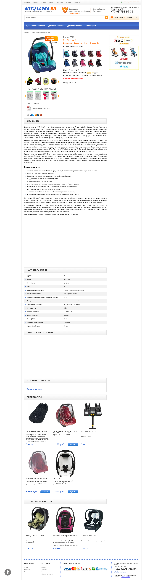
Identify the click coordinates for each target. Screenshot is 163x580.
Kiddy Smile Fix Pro (35, 536)
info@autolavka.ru (120, 572)
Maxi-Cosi (27, 569)
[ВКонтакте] (31, 114)
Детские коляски (56, 26)
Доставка (59, 2)
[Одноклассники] (36, 114)
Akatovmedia (125, 577)
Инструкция (67, 43)
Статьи (44, 2)
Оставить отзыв (34, 389)
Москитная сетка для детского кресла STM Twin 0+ (36, 480)
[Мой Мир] (38, 114)
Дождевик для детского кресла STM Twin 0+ (65, 433)
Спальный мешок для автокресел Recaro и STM (36, 433)
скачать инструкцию (41, 108)
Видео (86, 43)
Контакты (77, 2)
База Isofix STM (88, 431)
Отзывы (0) (94, 43)
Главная (27, 2)
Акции (51, 2)
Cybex (26, 567)
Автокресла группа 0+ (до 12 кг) (41, 32)
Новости (36, 2)
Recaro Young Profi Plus (65, 536)
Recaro (26, 572)
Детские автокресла (35, 26)
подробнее (53, 42)
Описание (78, 43)
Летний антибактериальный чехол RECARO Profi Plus (63, 480)
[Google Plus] (41, 114)
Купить (73, 444)
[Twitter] (33, 114)
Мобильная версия (47, 574)
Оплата (68, 2)
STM (72, 37)
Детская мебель (75, 26)
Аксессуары (91, 26)
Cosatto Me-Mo (88, 536)
